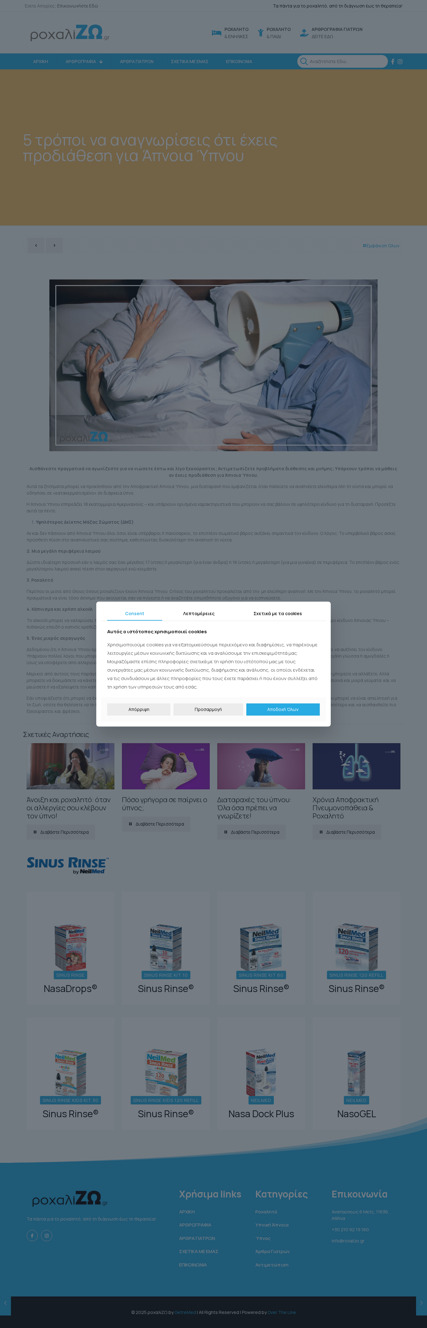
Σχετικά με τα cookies (278, 613)
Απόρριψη (138, 709)
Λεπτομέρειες (198, 613)
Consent (134, 613)
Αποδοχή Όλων (283, 709)
